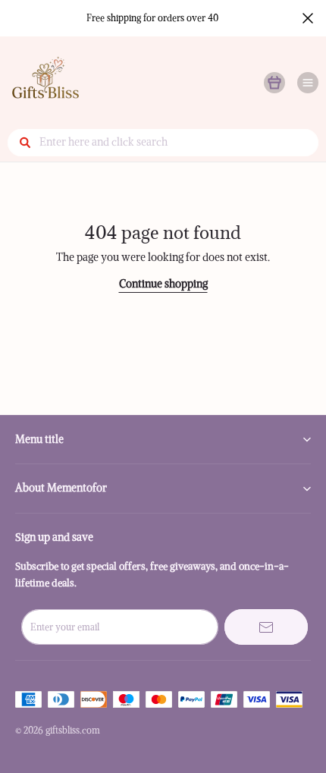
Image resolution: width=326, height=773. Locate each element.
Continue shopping (163, 284)
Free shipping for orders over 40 (152, 18)
